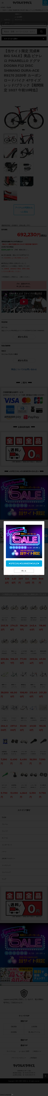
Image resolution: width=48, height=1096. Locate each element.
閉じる (24, 571)
